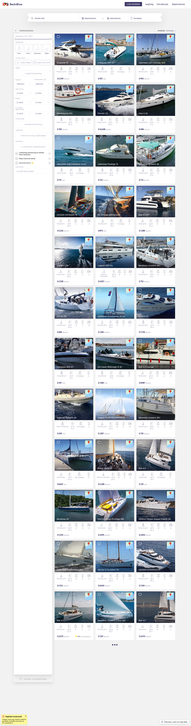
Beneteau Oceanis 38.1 (149, 265)
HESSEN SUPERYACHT (149, 569)
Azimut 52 (143, 316)
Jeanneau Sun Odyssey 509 (70, 569)
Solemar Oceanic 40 (66, 417)
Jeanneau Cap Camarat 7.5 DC (72, 164)
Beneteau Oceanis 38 (149, 164)
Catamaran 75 (64, 468)
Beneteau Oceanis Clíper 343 (112, 620)
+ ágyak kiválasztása (33, 73)
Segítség (149, 4)
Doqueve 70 (62, 62)
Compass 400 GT (106, 62)
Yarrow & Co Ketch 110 (108, 569)
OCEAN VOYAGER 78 (67, 214)
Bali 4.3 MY (144, 214)
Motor (19, 53)
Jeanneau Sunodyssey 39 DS (111, 316)
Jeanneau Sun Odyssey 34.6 (152, 62)
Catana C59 (62, 265)
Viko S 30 (143, 113)
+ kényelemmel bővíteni (33, 124)
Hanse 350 (62, 316)
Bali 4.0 (142, 468)
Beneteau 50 (63, 519)
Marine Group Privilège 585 (111, 519)
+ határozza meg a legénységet (33, 135)
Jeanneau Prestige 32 (108, 164)
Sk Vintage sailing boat (109, 214)
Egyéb (47, 53)
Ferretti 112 (103, 113)
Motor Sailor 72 (105, 468)
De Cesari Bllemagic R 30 (110, 367)
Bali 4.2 (142, 620)
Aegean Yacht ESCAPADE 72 (111, 417)
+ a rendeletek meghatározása (33, 147)
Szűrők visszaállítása (35, 679)
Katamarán (37, 53)
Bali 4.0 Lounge (146, 367)
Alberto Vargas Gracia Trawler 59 (155, 519)
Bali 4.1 (60, 620)
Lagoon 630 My (105, 265)
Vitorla (28, 53)
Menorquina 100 (65, 113)
